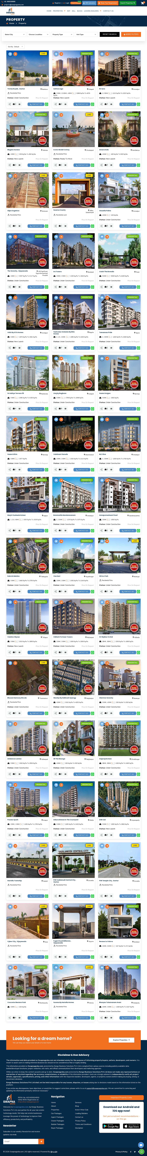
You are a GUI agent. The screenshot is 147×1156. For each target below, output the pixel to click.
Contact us (79, 1117)
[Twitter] (135, 1152)
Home (53, 1102)
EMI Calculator (90, 3)
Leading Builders (81, 1113)
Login (67, 3)
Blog (77, 1106)
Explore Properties (120, 1040)
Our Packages (56, 1113)
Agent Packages (57, 1117)
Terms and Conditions (83, 1124)
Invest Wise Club (81, 1110)
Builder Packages (57, 1124)
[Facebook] (131, 1152)
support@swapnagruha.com (97, 1088)
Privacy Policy (80, 1121)
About (53, 1106)
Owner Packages (57, 1121)
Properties (55, 1110)
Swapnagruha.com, (21, 1107)
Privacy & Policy (121, 1152)
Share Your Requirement (108, 3)
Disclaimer (79, 1128)
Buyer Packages (57, 1128)
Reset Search (110, 34)
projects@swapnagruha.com (14, 5)
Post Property (76, 3)
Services (78, 1102)
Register (57, 3)
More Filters (131, 34)
